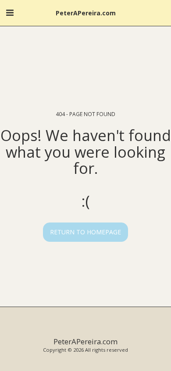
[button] (9, 12)
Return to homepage (85, 232)
